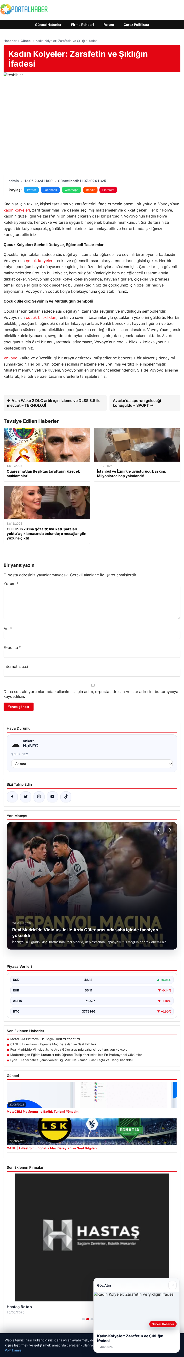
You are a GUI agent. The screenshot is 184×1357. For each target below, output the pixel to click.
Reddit (90, 190)
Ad (8, 628)
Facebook (50, 190)
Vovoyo (10, 357)
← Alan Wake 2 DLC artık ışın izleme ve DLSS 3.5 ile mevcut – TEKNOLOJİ (53, 403)
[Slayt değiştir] (83, 1319)
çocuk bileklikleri (41, 317)
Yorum (11, 583)
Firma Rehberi (82, 25)
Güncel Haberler (48, 25)
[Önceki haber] (159, 830)
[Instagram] (39, 796)
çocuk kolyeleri (39, 260)
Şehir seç (19, 754)
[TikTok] (65, 796)
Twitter (31, 190)
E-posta (12, 647)
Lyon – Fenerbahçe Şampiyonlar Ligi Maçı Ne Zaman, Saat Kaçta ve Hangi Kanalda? (71, 1060)
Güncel (26, 41)
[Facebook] (12, 796)
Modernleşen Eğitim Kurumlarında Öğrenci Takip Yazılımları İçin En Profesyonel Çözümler (76, 1055)
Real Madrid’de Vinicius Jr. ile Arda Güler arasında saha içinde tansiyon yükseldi (69, 1049)
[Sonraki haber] (169, 830)
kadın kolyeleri (17, 210)
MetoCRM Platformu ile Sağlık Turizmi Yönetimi (45, 1039)
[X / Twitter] (25, 796)
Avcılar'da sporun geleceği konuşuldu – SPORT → (137, 403)
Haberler (10, 41)
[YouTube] (52, 796)
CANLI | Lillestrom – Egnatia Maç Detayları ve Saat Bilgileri (53, 1044)
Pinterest (108, 190)
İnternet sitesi (16, 666)
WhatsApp (71, 190)
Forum (109, 25)
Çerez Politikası (136, 25)
